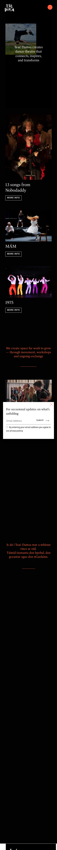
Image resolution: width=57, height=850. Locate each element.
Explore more (28, 364)
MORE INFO (13, 198)
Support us (28, 566)
